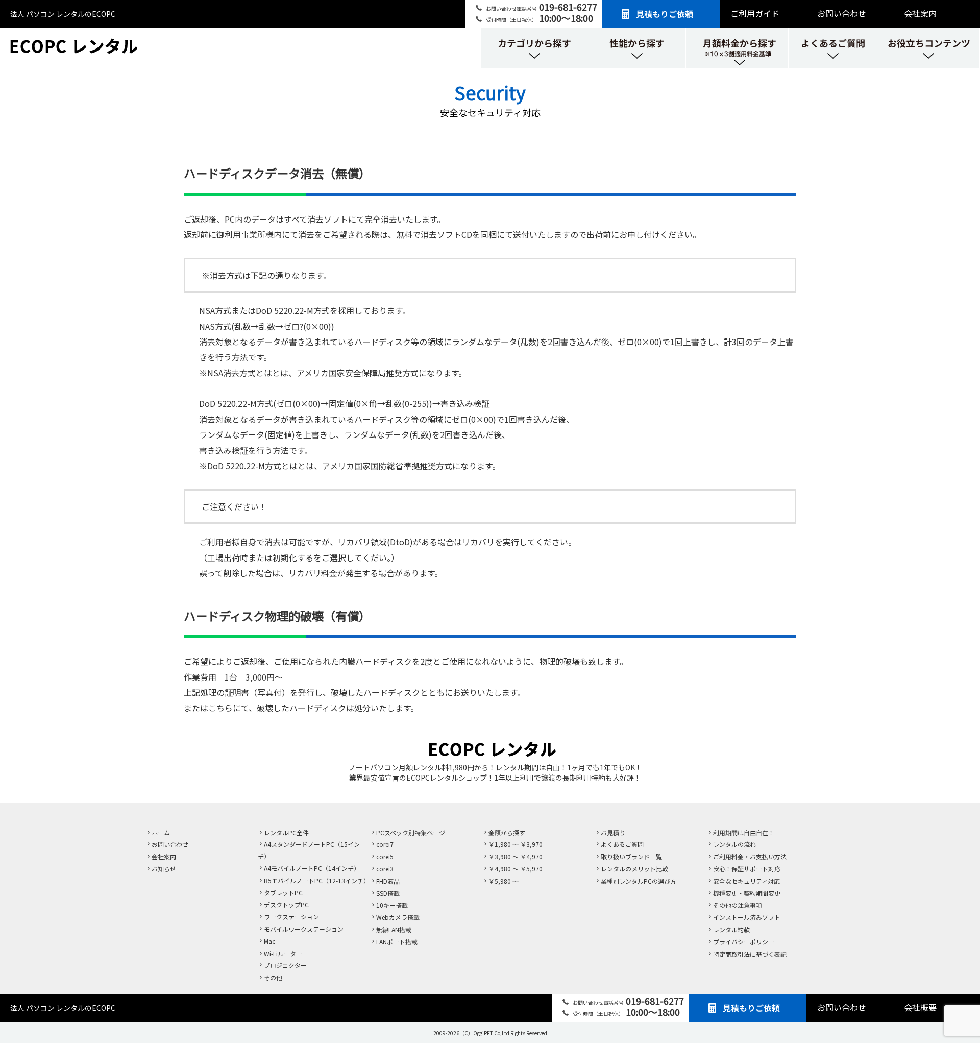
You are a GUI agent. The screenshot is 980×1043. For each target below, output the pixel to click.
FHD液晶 (388, 881)
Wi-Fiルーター (283, 953)
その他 (273, 977)
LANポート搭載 (397, 941)
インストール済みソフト (746, 917)
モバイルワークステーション (304, 929)
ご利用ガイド (754, 13)
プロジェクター (285, 965)
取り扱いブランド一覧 (631, 856)
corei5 (385, 856)
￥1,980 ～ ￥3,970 (515, 844)
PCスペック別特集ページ (410, 832)
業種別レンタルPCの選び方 (638, 881)
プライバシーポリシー (743, 941)
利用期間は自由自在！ (743, 832)
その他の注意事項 (737, 905)
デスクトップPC (286, 904)
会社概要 (920, 1007)
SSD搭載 (388, 893)
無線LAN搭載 (393, 929)
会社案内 (920, 13)
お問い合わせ (841, 13)
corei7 (385, 844)
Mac (269, 941)
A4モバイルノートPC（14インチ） (312, 868)
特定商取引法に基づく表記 (750, 954)
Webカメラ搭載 (398, 917)
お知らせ (164, 868)
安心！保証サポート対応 (746, 868)
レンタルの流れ (734, 844)
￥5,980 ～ (503, 881)
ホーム (161, 832)
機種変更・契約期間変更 (746, 893)
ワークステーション (291, 916)
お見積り (613, 832)
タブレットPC (283, 892)
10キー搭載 (392, 905)
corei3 (385, 868)
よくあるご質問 (622, 844)
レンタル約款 (731, 929)
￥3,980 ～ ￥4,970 (515, 856)
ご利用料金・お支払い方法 (750, 856)
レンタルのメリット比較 (634, 868)
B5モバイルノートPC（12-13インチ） (317, 880)
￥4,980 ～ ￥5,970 (515, 868)
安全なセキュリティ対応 (746, 881)
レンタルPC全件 (286, 832)
